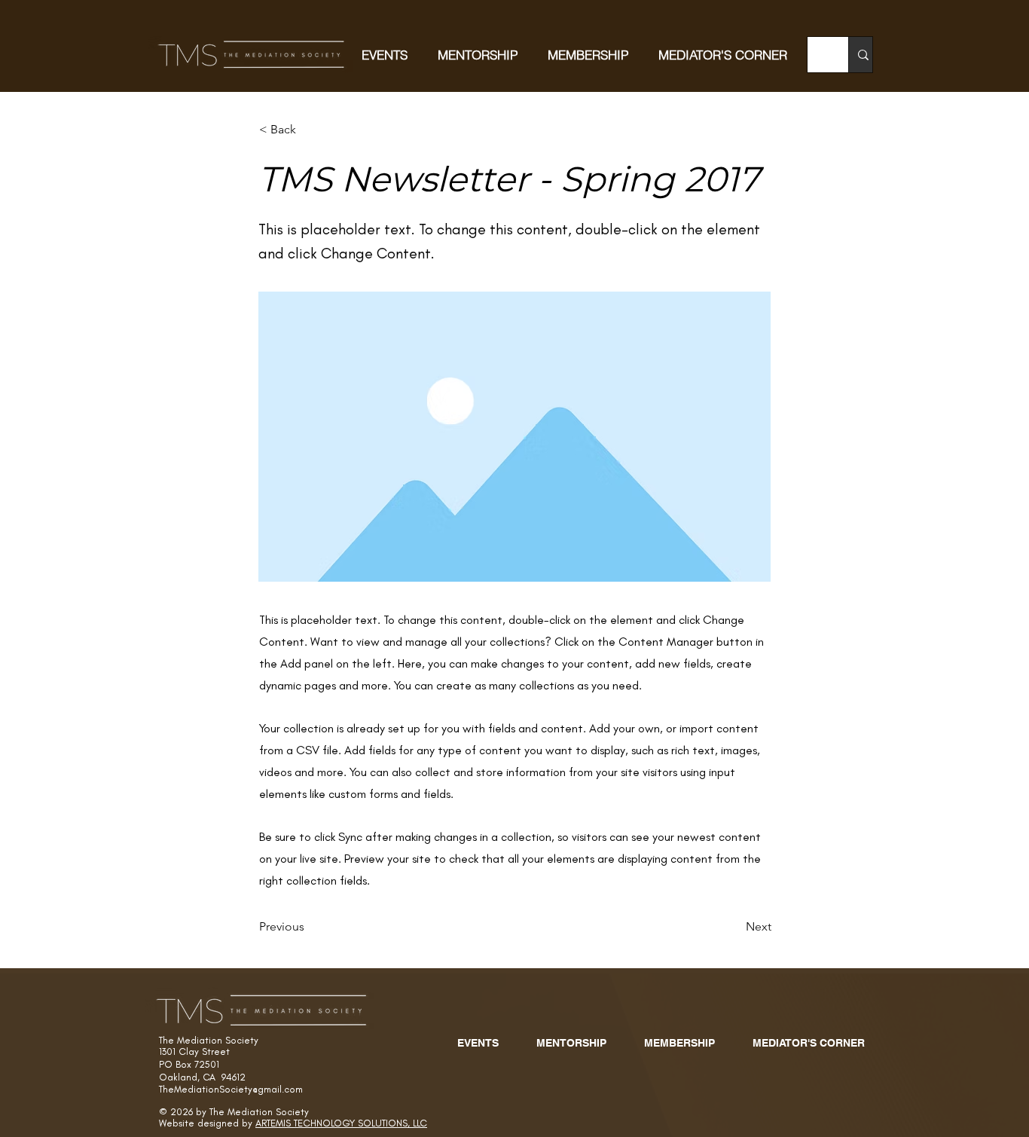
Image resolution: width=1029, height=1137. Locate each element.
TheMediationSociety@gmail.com (231, 1089)
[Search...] (863, 54)
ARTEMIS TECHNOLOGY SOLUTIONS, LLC (341, 1123)
